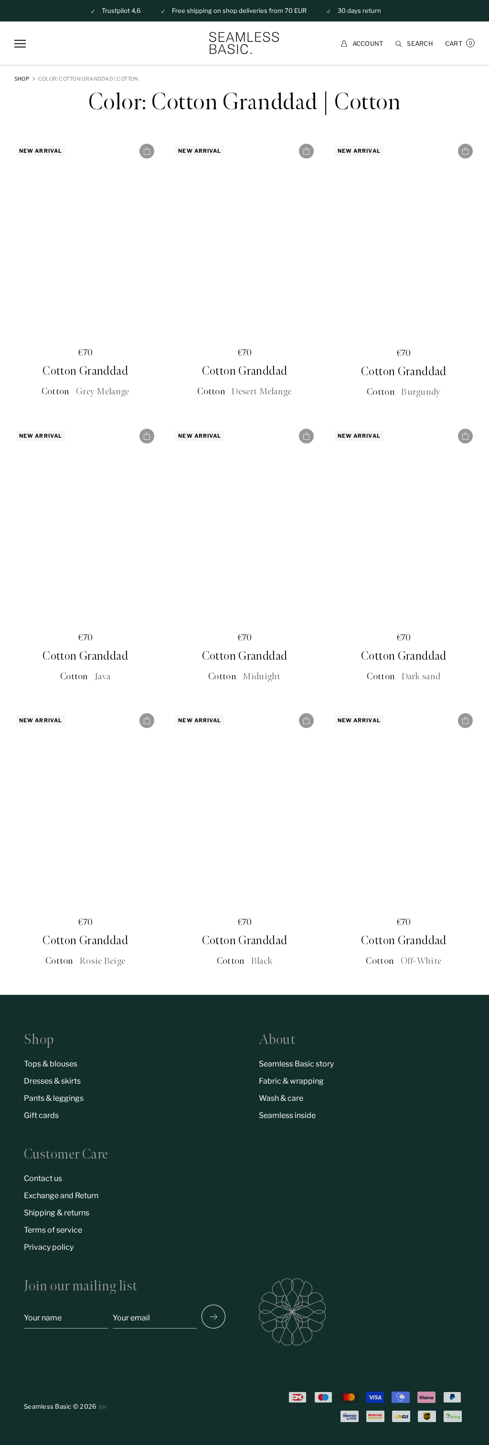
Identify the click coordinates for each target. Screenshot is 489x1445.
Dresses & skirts (52, 1081)
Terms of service (53, 1229)
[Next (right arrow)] (213, 1317)
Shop (22, 78)
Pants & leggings (54, 1098)
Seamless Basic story (296, 1063)
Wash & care (281, 1098)
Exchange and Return (61, 1195)
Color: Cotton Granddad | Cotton (88, 78)
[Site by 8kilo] (103, 1407)
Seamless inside (287, 1115)
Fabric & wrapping (291, 1081)
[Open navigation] (20, 44)
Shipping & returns (56, 1212)
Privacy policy (49, 1247)
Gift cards (41, 1115)
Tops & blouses (50, 1063)
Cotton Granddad (85, 371)
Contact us (43, 1178)
